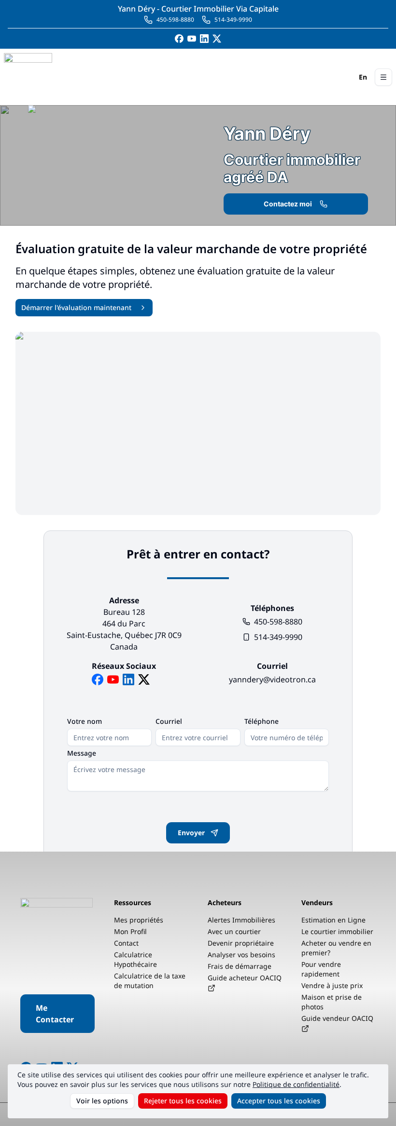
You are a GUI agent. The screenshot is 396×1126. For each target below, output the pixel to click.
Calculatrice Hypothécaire (135, 959)
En (363, 76)
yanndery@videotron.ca (272, 679)
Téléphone (261, 721)
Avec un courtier (234, 931)
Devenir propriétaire (241, 943)
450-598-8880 (278, 621)
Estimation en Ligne (333, 919)
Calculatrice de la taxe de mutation (149, 980)
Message (81, 753)
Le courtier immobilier (337, 931)
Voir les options (102, 1100)
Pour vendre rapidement (321, 969)
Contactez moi (288, 204)
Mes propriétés (138, 919)
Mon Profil (130, 931)
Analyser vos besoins (241, 954)
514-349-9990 (278, 637)
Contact (126, 943)
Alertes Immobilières (241, 919)
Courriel (169, 721)
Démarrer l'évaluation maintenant (76, 307)
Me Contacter (55, 1014)
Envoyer (191, 832)
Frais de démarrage (239, 966)
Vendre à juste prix (332, 985)
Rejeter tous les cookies (183, 1100)
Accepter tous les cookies (278, 1100)
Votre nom (84, 721)
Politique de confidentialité (296, 1084)
